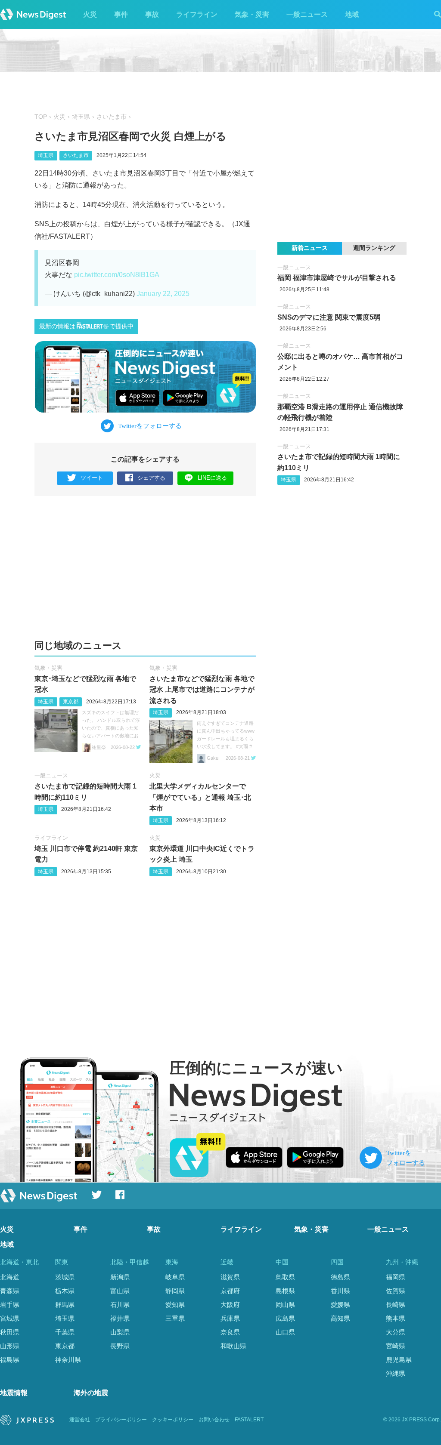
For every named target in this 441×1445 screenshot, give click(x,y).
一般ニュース (307, 14)
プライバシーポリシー (121, 1420)
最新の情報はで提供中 (86, 326)
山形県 (9, 1345)
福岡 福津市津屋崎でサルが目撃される (336, 277)
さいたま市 (111, 117)
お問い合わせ (214, 1420)
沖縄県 (395, 1373)
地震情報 (14, 1392)
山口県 (285, 1332)
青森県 (9, 1290)
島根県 (285, 1290)
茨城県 (65, 1277)
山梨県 (120, 1332)
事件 (121, 14)
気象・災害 (252, 14)
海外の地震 (91, 1392)
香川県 (340, 1290)
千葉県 (65, 1332)
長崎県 (395, 1304)
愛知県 (175, 1304)
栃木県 (65, 1290)
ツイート (92, 477)
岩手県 (9, 1304)
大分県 (395, 1332)
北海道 (9, 1277)
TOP (40, 117)
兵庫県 (230, 1318)
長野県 (120, 1345)
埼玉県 (81, 117)
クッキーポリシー (172, 1420)
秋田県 (9, 1332)
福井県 (120, 1318)
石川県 (120, 1304)
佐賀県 (395, 1290)
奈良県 (230, 1332)
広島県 (285, 1318)
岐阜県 (175, 1277)
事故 (152, 14)
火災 (90, 14)
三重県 (175, 1318)
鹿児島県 (399, 1359)
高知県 (340, 1318)
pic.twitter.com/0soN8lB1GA (116, 274)
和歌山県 (233, 1345)
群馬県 (65, 1304)
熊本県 (395, 1318)
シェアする (151, 477)
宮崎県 (395, 1345)
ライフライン (196, 14)
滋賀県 (230, 1277)
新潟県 (120, 1277)
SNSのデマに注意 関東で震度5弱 (328, 317)
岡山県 (285, 1304)
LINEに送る (212, 477)
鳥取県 (285, 1277)
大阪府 (230, 1304)
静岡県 (175, 1290)
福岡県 (395, 1277)
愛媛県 (340, 1304)
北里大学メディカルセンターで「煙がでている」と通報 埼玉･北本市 (200, 797)
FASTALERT (249, 1420)
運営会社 (79, 1420)
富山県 (120, 1290)
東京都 (70, 702)
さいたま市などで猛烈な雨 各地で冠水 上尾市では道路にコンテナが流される (202, 689)
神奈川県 (68, 1359)
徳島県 (340, 1277)
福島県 (9, 1359)
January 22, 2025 (163, 293)
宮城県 (9, 1318)
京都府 (230, 1290)
